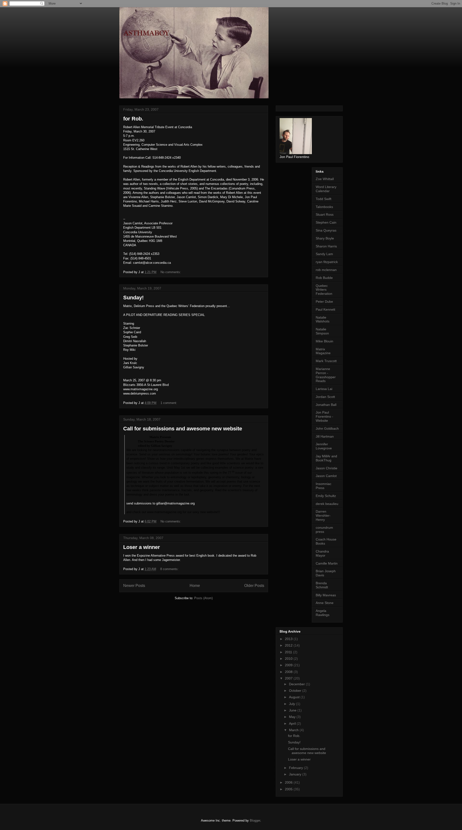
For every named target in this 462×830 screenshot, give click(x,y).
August (295, 697)
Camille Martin (327, 563)
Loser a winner (141, 547)
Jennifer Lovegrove (324, 446)
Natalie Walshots (322, 319)
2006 (289, 782)
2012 (289, 645)
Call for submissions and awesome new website (182, 429)
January (295, 774)
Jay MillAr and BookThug (326, 458)
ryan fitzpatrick (327, 262)
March (294, 730)
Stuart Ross (325, 214)
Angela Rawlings (322, 613)
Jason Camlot (326, 476)
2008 (289, 672)
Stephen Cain (326, 222)
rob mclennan (326, 270)
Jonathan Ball (326, 405)
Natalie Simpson (322, 331)
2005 (289, 789)
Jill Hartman (325, 436)
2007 (289, 678)
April (293, 723)
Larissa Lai (324, 389)
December (297, 684)
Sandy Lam (324, 254)
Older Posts (254, 586)
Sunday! (133, 298)
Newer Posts (134, 586)
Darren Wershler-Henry (323, 515)
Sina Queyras (326, 230)
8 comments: (170, 569)
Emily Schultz (326, 496)
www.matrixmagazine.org (164, 512)
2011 (289, 652)
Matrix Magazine (323, 351)
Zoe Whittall (325, 179)
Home (195, 586)
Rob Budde (324, 278)
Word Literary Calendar (326, 189)
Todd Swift (323, 199)
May (292, 717)
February (296, 768)
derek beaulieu (327, 504)
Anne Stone (325, 603)
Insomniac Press (323, 486)
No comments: (171, 272)
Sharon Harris (326, 246)
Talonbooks (324, 207)
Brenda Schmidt (322, 585)
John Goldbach (327, 428)
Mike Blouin (324, 341)
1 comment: (169, 403)
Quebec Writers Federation (324, 290)
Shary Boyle (325, 238)
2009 (289, 665)
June (293, 710)
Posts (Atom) (203, 598)
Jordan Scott (325, 397)
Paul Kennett (325, 309)
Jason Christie (326, 468)
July (292, 704)
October (295, 690)
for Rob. (133, 119)
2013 (289, 639)
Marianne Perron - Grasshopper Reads (326, 375)
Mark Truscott (326, 361)
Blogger (255, 820)
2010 (289, 658)
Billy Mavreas (326, 595)
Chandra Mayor (322, 553)
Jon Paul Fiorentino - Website (324, 416)
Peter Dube (324, 301)
